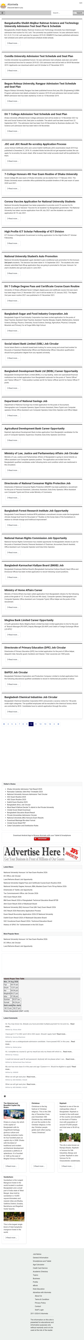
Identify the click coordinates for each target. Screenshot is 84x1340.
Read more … (13, 43)
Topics (35, 1275)
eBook (35, 1285)
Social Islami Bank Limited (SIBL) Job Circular (31, 343)
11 (36, 724)
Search (79, 13)
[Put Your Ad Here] (42, 854)
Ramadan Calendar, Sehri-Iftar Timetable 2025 (25, 792)
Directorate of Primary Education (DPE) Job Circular (35, 647)
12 (40, 724)
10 (31, 724)
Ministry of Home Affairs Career (23, 590)
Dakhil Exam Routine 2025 (17, 802)
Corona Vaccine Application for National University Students (39, 201)
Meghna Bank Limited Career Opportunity (28, 620)
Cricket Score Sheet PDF (16, 823)
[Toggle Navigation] (2, 13)
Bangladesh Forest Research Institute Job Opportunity (36, 510)
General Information (40, 1258)
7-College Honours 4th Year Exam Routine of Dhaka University (41, 174)
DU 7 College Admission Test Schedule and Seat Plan (35, 114)
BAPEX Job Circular (16, 672)
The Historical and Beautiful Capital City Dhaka (12, 1105)
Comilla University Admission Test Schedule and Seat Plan (38, 56)
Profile (35, 1282)
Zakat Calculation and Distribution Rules (22, 826)
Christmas (36, 1103)
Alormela (12, 4)
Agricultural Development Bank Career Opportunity (34, 428)
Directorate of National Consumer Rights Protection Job (37, 483)
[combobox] (62, 12)
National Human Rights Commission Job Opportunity (35, 538)
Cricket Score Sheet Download (18, 810)
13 (45, 724)
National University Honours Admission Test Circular (27, 794)
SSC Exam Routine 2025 (16, 797)
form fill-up (23, 265)
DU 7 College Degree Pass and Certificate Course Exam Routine (42, 286)
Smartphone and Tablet (42, 1261)
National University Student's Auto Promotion (31, 256)
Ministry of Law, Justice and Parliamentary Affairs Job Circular (41, 453)
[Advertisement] (42, 756)
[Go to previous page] (8, 724)
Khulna (20, 1201)
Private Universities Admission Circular (22, 815)
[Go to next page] (54, 724)
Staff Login (39, 1310)
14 (50, 724)
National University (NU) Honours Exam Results (25, 818)
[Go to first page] (4, 724)
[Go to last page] (58, 724)
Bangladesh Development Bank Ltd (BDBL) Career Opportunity (41, 371)
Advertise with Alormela (42, 1292)
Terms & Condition (42, 1299)
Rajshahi (63, 1103)
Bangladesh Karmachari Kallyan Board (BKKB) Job (34, 565)
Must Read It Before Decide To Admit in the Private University (30, 807)
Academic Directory (40, 1272)
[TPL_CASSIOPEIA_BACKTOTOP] (80, 1336)
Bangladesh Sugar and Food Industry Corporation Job (36, 313)
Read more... (61, 1034)
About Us (38, 1296)
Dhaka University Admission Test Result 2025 (24, 789)
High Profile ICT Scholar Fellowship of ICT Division (34, 231)
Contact (38, 1306)
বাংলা (80, 3)
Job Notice (37, 1254)
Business (36, 1278)
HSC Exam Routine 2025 (16, 799)
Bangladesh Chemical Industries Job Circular (30, 697)
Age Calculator (38, 1265)
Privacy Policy (40, 1303)
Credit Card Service (40, 1268)
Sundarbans (8, 1177)
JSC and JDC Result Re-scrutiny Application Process (35, 144)
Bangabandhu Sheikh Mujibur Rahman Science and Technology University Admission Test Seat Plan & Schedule (41, 25)
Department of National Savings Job (25, 401)
